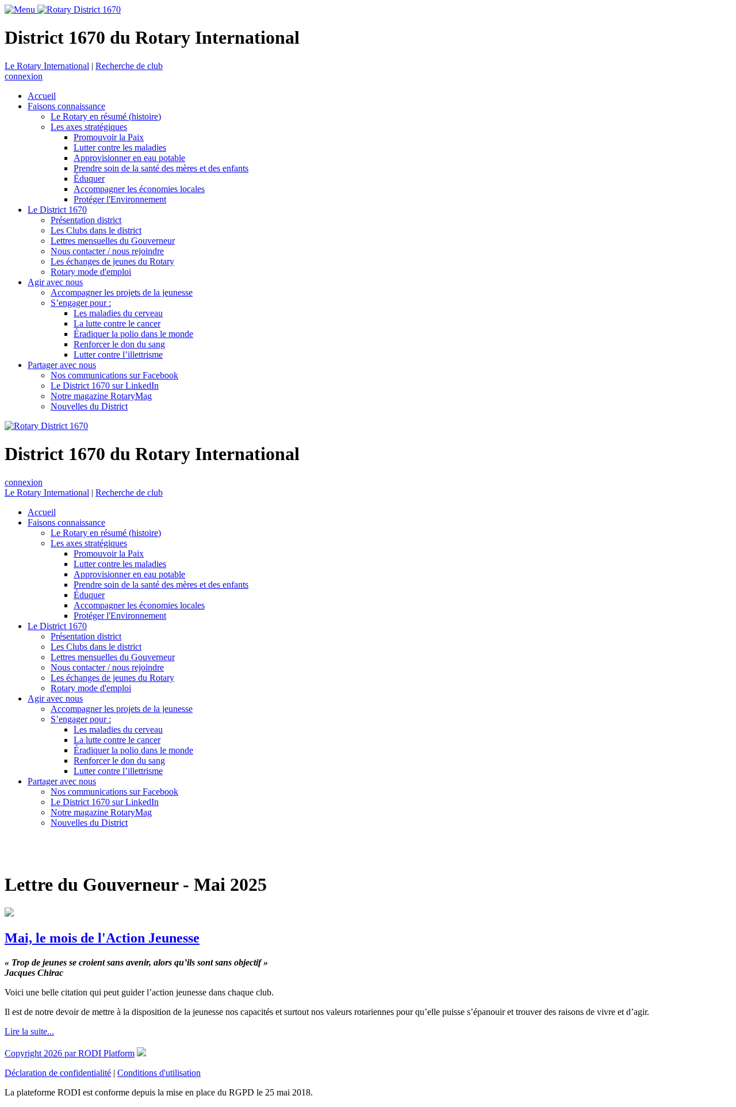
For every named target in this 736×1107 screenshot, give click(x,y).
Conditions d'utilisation (159, 1073)
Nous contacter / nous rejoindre (107, 251)
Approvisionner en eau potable (129, 158)
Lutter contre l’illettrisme (118, 354)
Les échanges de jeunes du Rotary (112, 261)
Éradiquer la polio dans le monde (133, 334)
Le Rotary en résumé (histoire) (106, 116)
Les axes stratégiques (89, 127)
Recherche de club (129, 66)
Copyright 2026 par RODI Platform (70, 1053)
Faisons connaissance (66, 106)
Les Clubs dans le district (96, 230)
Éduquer (89, 178)
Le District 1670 (57, 209)
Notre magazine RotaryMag (101, 396)
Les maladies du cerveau (118, 313)
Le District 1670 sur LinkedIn (105, 385)
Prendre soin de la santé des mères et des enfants (161, 168)
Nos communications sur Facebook (114, 375)
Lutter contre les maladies (120, 147)
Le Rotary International (47, 66)
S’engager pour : (81, 303)
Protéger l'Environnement (120, 199)
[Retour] (6, 850)
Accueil (42, 96)
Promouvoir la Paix (109, 137)
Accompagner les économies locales (139, 189)
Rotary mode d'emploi (91, 272)
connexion (24, 76)
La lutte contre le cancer (117, 323)
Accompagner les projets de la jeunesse (122, 292)
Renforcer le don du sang (119, 344)
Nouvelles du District (89, 406)
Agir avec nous (55, 282)
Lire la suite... (29, 1031)
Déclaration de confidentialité (58, 1073)
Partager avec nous (62, 365)
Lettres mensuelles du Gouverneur (113, 241)
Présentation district (86, 220)
